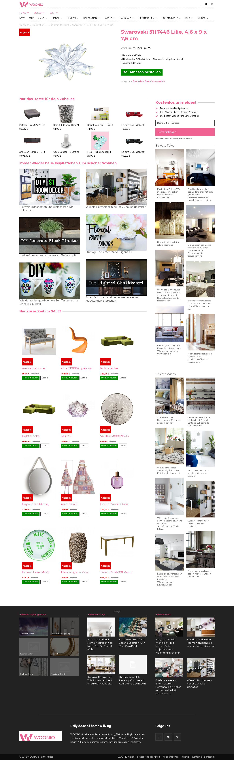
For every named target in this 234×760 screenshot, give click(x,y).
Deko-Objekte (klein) (58, 25)
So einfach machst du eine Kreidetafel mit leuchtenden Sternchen (112, 299)
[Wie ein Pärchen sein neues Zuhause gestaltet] (201, 667)
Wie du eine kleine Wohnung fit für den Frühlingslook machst (168, 470)
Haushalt (125, 18)
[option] (32, 131)
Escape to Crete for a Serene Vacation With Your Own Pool (132, 643)
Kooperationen (171, 756)
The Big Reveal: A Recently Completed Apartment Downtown (132, 680)
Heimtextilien (146, 18)
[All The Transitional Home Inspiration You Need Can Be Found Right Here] (101, 627)
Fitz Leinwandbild (96, 151)
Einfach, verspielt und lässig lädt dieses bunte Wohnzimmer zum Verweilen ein (169, 349)
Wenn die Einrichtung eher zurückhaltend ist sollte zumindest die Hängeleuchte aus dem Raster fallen (169, 295)
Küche (108, 18)
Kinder (201, 18)
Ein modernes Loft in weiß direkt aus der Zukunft (199, 473)
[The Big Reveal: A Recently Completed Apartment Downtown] (133, 664)
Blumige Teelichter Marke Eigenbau (109, 252)
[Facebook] (201, 4)
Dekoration (90, 18)
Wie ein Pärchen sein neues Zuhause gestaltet (116, 207)
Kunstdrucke (170, 18)
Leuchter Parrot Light (63, 124)
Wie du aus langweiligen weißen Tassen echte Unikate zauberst (48, 302)
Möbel (55, 18)
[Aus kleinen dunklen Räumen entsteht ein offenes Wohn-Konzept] (201, 627)
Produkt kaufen (30, 377)
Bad (187, 18)
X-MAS (41, 18)
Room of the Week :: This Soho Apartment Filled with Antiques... (99, 680)
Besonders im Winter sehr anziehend (168, 243)
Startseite (24, 25)
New (21, 18)
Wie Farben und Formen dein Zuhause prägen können (168, 420)
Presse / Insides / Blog (148, 756)
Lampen (71, 18)
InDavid (185, 756)
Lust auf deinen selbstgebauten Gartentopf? (47, 255)
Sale (31, 18)
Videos (37, 13)
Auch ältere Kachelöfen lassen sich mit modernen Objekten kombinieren (200, 357)
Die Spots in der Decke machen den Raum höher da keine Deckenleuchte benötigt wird (199, 250)
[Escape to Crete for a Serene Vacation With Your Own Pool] (133, 627)
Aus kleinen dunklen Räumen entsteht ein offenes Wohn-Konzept (201, 643)
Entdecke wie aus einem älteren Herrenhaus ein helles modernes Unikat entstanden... (168, 687)
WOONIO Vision (126, 756)
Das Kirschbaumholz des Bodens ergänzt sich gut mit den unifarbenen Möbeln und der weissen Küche (200, 194)
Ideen (52, 13)
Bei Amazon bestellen (142, 72)
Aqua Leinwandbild (97, 124)
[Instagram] (206, 4)
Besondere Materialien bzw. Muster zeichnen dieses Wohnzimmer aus (199, 304)
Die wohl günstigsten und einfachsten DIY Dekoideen (46, 208)
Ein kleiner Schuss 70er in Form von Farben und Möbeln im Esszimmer (169, 193)
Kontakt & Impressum (203, 756)
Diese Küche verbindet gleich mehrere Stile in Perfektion (199, 574)
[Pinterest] (212, 4)
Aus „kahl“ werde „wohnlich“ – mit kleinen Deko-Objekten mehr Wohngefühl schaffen (167, 646)
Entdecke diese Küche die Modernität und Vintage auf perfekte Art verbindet (199, 421)
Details (44, 377)
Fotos (22, 13)
